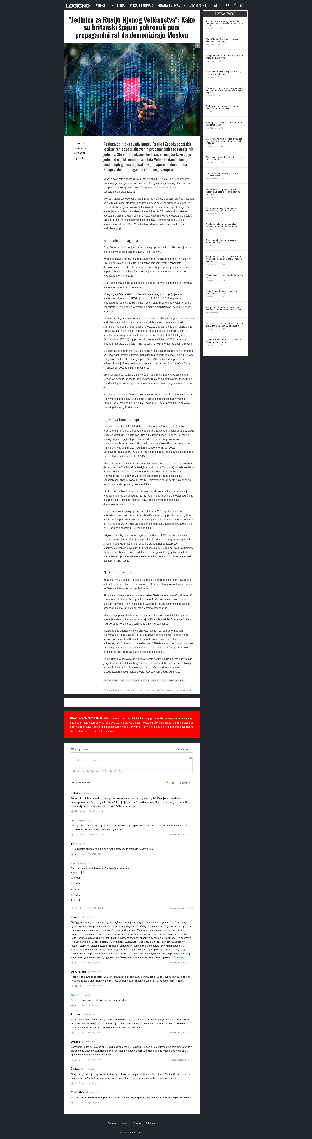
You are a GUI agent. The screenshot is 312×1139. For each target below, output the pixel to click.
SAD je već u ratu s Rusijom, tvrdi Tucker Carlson (222, 174)
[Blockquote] (101, 771)
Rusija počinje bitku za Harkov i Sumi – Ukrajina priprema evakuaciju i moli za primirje (224, 258)
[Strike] (88, 771)
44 (224, 264)
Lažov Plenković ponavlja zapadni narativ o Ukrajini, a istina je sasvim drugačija (223, 191)
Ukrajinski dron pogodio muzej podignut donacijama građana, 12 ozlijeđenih (224, 324)
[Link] (110, 771)
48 (222, 128)
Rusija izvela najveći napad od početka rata (224, 276)
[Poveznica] (235, 5)
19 (82, 158)
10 (224, 297)
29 (224, 246)
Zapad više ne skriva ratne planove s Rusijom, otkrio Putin (223, 340)
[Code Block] (106, 771)
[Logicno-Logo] (78, 5)
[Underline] (83, 771)
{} (115, 770)
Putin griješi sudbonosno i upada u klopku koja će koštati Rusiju (222, 107)
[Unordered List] (97, 771)
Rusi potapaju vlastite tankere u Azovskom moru (221, 241)
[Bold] (74, 771)
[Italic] (79, 771)
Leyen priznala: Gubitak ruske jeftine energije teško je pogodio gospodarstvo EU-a (224, 23)
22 (222, 112)
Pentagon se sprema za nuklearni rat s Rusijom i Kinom (224, 123)
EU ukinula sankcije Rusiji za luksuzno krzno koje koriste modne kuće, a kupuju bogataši (225, 90)
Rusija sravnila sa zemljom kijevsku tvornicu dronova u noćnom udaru (223, 225)
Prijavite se (186, 749)
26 (221, 29)
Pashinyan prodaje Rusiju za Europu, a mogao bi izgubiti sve (224, 72)
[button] (227, 5)
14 (223, 163)
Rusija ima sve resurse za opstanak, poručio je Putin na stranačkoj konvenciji (225, 308)
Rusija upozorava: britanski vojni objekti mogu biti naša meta (224, 56)
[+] (119, 770)
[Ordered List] (92, 771)
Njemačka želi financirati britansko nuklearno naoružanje (222, 40)
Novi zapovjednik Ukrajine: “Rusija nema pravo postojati (225, 158)
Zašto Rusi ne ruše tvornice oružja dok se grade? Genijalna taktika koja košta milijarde (224, 141)
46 (223, 197)
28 (224, 280)
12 (220, 61)
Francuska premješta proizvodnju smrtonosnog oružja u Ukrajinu (221, 209)
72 (224, 345)
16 (223, 213)
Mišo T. (81, 143)
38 (222, 147)
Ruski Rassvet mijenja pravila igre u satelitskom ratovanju (223, 292)
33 (224, 313)
